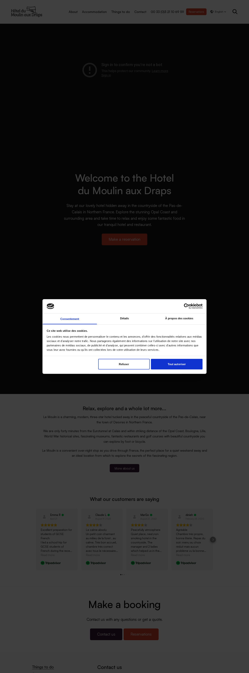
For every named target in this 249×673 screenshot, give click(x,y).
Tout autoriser (177, 364)
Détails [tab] (124, 318)
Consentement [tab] (69, 318)
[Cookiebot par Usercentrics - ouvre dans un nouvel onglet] (187, 306)
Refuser (124, 364)
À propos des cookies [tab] (179, 318)
